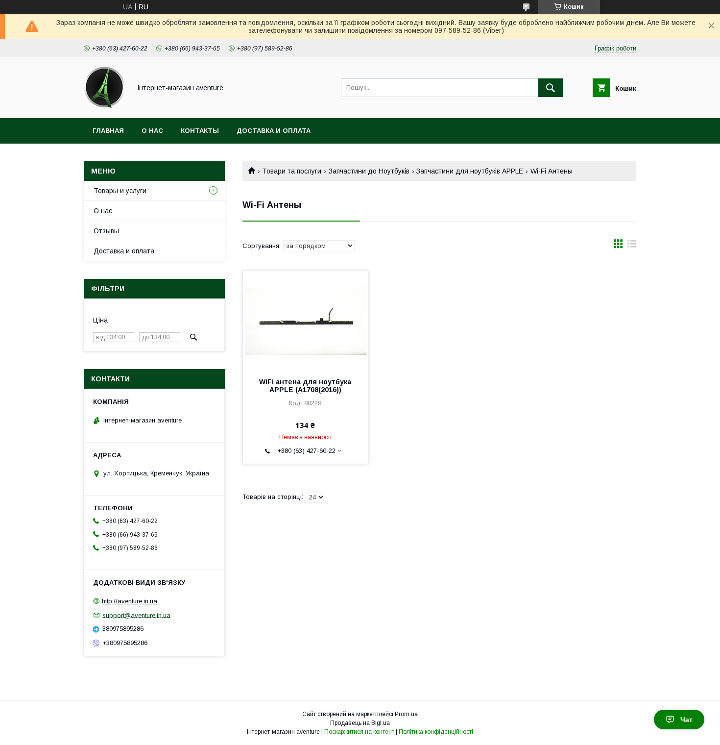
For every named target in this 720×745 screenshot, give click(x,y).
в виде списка (631, 246)
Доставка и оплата (274, 130)
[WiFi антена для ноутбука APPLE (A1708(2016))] (305, 320)
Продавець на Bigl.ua (360, 723)
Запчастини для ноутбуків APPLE (469, 171)
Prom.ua (406, 714)
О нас (152, 130)
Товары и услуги (120, 191)
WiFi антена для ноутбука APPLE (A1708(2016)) (305, 386)
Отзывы (106, 231)
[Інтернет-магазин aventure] (104, 105)
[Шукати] (550, 87)
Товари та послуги (291, 171)
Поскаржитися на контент (359, 731)
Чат (686, 719)
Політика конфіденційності (436, 731)
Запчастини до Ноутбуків (369, 171)
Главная (108, 130)
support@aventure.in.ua (136, 615)
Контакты (200, 130)
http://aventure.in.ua (129, 601)
